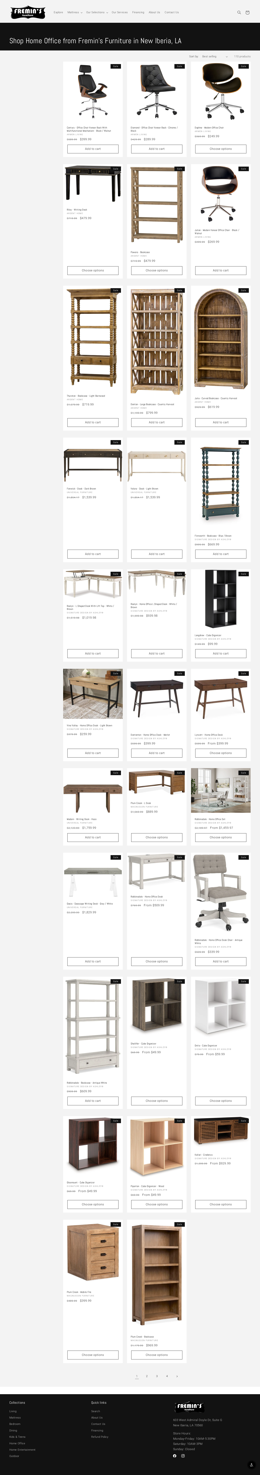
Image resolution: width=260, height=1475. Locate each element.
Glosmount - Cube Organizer (81, 1182)
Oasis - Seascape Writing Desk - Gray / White (90, 903)
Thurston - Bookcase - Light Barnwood (86, 395)
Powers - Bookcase (140, 252)
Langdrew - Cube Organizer (208, 635)
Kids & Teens (17, 1436)
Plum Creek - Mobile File (79, 1292)
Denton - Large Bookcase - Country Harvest (152, 404)
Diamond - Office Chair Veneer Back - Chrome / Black (154, 129)
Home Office (17, 1443)
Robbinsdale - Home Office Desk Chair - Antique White (218, 942)
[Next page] (177, 1376)
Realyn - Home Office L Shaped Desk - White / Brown (154, 606)
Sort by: (193, 56)
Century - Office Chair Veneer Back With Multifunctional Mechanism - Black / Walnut (89, 129)
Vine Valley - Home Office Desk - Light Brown (89, 725)
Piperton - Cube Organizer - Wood (147, 1186)
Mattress (15, 1417)
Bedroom (15, 1424)
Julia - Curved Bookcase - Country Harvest (216, 398)
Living (13, 1411)
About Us (97, 1417)
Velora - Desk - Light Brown (144, 488)
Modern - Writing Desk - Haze (82, 819)
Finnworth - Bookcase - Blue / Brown (213, 535)
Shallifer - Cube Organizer (143, 1043)
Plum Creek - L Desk (141, 803)
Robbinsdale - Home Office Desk (147, 896)
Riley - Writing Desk (77, 209)
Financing (97, 1430)
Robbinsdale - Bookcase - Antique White (87, 1082)
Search (95, 1411)
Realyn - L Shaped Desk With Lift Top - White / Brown (90, 608)
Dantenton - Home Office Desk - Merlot (150, 734)
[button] (74, 12)
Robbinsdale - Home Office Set (210, 819)
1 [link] (137, 1376)
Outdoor (14, 1456)
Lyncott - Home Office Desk (209, 734)
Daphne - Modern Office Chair (209, 127)
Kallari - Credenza (203, 1154)
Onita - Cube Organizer (206, 1045)
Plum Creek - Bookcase (142, 1336)
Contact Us (98, 1424)
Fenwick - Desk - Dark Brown (81, 488)
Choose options (221, 149)
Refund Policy (99, 1436)
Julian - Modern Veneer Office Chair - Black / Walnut (217, 232)
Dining (13, 1430)
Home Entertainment (22, 1449)
